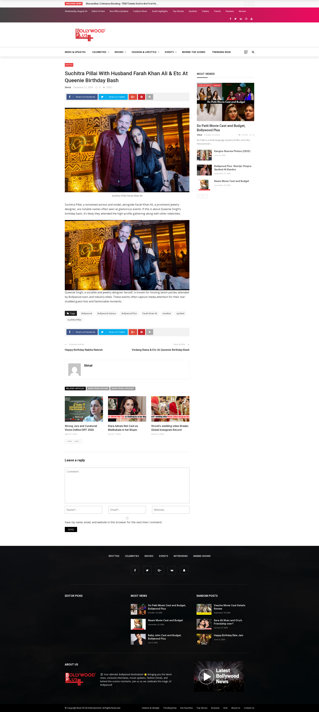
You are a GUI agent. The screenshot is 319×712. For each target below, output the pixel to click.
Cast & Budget (205, 85)
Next (77, 441)
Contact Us (249, 708)
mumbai (167, 313)
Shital (68, 87)
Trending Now (221, 52)
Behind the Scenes (193, 52)
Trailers (205, 11)
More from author (98, 388)
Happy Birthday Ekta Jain (228, 635)
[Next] (205, 196)
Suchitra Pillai (74, 319)
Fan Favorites (186, 708)
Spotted (193, 11)
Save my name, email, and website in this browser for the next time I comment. (113, 522)
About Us (235, 708)
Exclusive (215, 708)
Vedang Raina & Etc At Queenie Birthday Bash (160, 349)
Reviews (230, 11)
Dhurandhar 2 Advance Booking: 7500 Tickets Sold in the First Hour (122, 3)
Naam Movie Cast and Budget (231, 181)
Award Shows (202, 555)
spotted (180, 313)
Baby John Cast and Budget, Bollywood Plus (164, 637)
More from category (123, 388)
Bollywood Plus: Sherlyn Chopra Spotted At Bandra (232, 168)
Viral (225, 708)
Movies (242, 11)
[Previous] (199, 196)
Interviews (181, 555)
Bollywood (86, 313)
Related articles (75, 388)
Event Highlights (160, 11)
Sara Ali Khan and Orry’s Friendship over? (228, 622)
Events (169, 52)
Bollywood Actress (107, 313)
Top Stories (178, 11)
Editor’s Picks (98, 11)
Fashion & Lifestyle (144, 52)
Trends (217, 11)
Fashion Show (140, 11)
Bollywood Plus (129, 313)
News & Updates (75, 52)
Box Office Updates (119, 11)
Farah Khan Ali (150, 313)
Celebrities (99, 52)
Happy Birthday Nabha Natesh (84, 349)
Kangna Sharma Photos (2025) (232, 151)
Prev (69, 441)
